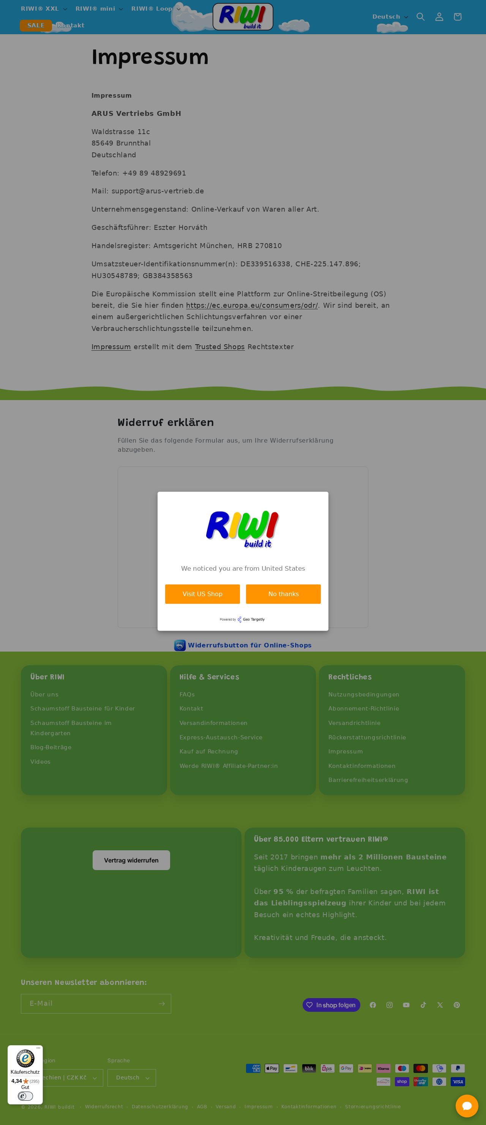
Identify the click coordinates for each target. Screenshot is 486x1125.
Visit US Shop (202, 594)
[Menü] (38, 1049)
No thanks (283, 594)
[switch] (25, 1096)
